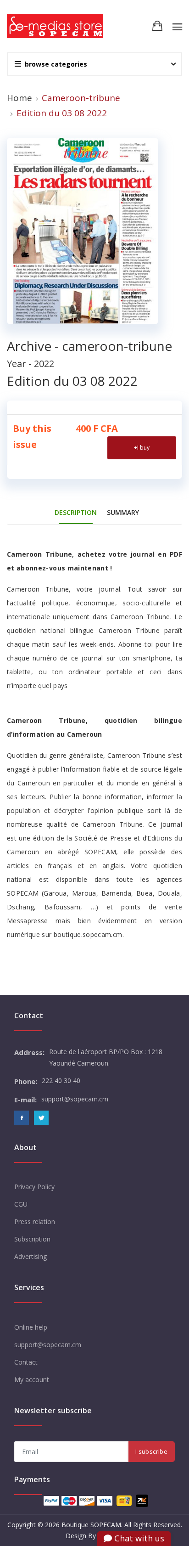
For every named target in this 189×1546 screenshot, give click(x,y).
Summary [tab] (123, 512)
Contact (26, 1362)
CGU (21, 1204)
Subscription (32, 1239)
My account (31, 1379)
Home (19, 98)
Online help (30, 1327)
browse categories (56, 64)
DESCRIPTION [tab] (76, 512)
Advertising (30, 1256)
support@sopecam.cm (47, 1344)
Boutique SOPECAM (91, 1524)
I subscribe (151, 1451)
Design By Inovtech (94, 1535)
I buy (142, 447)
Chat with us (138, 1538)
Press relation (34, 1221)
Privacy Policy (34, 1186)
